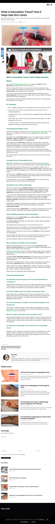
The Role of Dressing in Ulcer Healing (17, 478)
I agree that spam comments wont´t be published (13, 454)
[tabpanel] (26, 35)
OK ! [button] (47, 519)
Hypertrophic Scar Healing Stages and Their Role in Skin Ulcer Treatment (25, 495)
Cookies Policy (41, 519)
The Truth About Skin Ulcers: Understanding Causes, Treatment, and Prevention (34, 403)
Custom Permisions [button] (24, 521)
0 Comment (23, 22)
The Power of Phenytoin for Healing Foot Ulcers (35, 372)
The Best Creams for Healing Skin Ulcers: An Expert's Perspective (24, 486)
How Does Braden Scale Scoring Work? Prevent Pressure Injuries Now (25, 469)
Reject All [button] (33, 521)
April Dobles (4, 22)
